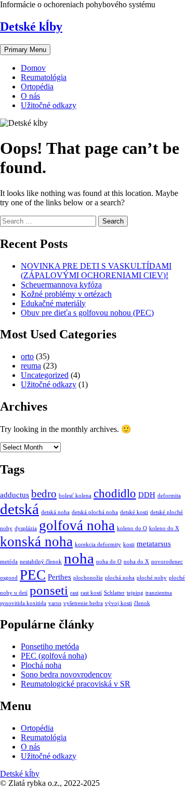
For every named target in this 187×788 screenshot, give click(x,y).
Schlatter (114, 593)
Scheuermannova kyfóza (61, 284)
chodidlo (115, 493)
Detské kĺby (31, 26)
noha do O (109, 561)
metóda (9, 561)
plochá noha (120, 578)
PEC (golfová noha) (54, 655)
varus (54, 603)
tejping (135, 593)
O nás (30, 95)
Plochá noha (41, 665)
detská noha (55, 512)
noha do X (136, 561)
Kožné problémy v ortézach (66, 294)
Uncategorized (45, 375)
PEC (33, 575)
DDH (146, 494)
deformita (169, 495)
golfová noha (77, 525)
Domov (33, 67)
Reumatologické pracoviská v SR (75, 683)
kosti (129, 544)
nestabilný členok (41, 561)
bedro (44, 494)
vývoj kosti (118, 603)
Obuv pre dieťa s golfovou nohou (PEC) (87, 312)
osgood (9, 578)
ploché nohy (152, 578)
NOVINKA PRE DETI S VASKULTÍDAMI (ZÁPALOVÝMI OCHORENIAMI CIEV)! (96, 270)
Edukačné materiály (53, 303)
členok (142, 603)
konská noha (36, 541)
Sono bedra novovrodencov (66, 674)
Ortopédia (37, 86)
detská (19, 509)
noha (79, 558)
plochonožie (88, 578)
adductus (14, 494)
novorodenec (167, 561)
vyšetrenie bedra (83, 603)
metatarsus (154, 543)
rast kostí (91, 593)
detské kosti (134, 512)
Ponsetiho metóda (50, 646)
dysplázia (26, 528)
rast (74, 593)
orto (27, 356)
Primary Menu (25, 50)
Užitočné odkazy (48, 105)
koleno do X (164, 528)
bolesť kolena (75, 495)
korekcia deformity (98, 544)
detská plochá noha (95, 512)
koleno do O (132, 528)
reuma (31, 365)
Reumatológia (43, 77)
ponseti (49, 590)
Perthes (59, 576)
